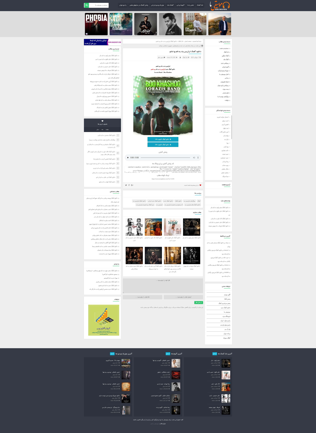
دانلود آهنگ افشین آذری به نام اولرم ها (104, 159)
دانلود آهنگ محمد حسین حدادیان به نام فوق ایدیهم (103, 224)
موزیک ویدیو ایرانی (157, 5)
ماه (102, 129)
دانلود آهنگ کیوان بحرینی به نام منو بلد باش (105, 213)
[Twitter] (126, 185)
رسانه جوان (227, 333)
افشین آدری (225, 124)
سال (98, 129)
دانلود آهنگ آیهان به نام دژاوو (107, 182)
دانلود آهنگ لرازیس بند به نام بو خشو (185, 52)
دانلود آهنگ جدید (225, 307)
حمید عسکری (224, 158)
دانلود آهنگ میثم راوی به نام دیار (220, 207)
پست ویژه (226, 89)
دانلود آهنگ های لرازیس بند (192, 204)
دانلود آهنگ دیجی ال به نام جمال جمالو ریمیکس (104, 239)
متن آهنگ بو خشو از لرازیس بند (145, 204)
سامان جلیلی (224, 172)
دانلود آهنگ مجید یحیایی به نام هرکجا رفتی (106, 85)
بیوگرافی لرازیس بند (189, 201)
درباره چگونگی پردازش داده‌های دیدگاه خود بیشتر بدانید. (156, 307)
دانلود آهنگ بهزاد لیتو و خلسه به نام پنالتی (106, 111)
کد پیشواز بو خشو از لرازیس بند (174, 204)
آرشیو (214, 354)
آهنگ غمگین (225, 55)
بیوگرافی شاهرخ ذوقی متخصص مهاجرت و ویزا (102, 140)
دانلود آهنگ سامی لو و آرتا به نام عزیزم (104, 168)
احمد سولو (225, 121)
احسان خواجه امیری (222, 117)
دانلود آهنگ (178, 201)
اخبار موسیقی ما (224, 74)
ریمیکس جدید (225, 63)
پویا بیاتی (226, 146)
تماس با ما (191, 5)
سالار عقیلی (225, 169)
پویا (227, 143)
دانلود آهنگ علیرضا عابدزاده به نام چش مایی (105, 92)
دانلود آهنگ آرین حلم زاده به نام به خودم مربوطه (104, 81)
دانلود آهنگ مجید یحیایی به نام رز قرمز (107, 281)
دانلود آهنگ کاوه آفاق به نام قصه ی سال (106, 242)
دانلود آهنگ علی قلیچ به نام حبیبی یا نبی (106, 59)
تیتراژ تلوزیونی (225, 81)
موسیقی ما (227, 312)
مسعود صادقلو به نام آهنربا (110, 274)
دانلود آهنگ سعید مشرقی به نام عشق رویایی (105, 235)
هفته (107, 129)
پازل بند (226, 139)
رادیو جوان (122, 5)
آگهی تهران (227, 294)
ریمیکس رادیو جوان (223, 85)
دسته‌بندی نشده (224, 48)
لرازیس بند (159, 204)
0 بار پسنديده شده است (191, 185)
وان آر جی (227, 329)
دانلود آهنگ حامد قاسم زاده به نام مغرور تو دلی (104, 228)
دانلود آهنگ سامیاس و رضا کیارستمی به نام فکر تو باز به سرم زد (101, 146)
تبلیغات (227, 100)
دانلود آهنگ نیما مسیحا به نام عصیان (107, 250)
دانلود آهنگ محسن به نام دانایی (106, 135)
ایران (222, 320)
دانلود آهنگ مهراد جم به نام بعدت (108, 254)
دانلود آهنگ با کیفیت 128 (162, 139)
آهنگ (199, 201)
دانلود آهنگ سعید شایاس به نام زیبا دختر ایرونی (104, 89)
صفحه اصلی (187, 41)
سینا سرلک (225, 176)
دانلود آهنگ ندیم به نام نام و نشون (108, 285)
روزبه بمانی (225, 165)
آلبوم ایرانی (180, 5)
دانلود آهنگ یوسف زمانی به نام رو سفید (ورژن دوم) (100, 163)
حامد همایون (224, 150)
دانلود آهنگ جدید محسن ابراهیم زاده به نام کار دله (103, 289)
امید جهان (225, 128)
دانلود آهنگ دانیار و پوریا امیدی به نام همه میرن (104, 103)
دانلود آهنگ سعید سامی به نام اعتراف (107, 205)
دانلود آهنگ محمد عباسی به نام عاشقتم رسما (105, 246)
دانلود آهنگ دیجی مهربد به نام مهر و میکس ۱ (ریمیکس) (102, 270)
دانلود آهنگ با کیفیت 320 (162, 144)
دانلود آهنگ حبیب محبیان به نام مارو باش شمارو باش (103, 209)
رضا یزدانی (225, 161)
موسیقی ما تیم (154, 423)
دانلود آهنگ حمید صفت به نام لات (108, 231)
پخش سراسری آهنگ (224, 303)
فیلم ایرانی (226, 93)
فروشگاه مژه (226, 316)
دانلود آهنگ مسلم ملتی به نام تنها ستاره (106, 100)
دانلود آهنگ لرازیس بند (139, 201)
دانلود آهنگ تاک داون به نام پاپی (220, 218)
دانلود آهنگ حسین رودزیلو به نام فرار (107, 96)
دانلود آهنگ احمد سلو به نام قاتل (108, 220)
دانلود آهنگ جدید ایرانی (154, 201)
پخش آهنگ (227, 299)
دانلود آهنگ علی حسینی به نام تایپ (219, 222)
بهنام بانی (225, 135)
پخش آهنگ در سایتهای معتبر (138, 5)
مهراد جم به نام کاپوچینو (111, 278)
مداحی (227, 78)
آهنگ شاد (170, 5)
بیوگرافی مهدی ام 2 (223, 96)
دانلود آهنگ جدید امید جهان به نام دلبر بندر (106, 216)
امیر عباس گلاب (224, 132)
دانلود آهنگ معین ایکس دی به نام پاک (107, 107)
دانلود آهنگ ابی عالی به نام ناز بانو (105, 177)
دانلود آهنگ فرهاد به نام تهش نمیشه (218, 226)
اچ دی (222, 325)
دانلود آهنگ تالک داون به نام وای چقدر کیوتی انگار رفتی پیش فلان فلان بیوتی (101, 153)
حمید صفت (225, 154)
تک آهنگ (200, 5)
